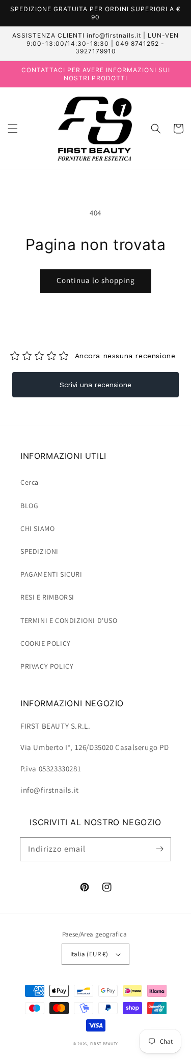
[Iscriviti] (159, 849)
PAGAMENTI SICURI (51, 574)
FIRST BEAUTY (104, 1043)
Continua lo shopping (96, 280)
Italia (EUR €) (89, 954)
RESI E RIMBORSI (47, 597)
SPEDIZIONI (39, 551)
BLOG (29, 505)
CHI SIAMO (37, 528)
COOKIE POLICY (45, 643)
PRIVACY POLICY (46, 666)
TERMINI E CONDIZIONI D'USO (69, 620)
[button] (13, 128)
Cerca (29, 482)
